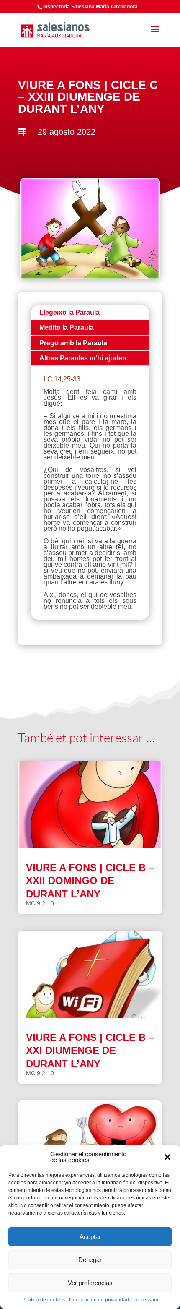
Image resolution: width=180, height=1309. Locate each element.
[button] (167, 1157)
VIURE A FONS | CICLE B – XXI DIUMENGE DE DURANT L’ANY (90, 1050)
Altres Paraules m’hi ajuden (82, 358)
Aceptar (90, 1236)
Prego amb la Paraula (73, 343)
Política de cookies (43, 1300)
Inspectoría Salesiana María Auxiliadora (90, 7)
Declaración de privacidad (99, 1300)
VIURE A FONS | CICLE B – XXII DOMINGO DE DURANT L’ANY (90, 880)
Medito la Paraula (66, 327)
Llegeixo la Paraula (69, 312)
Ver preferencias (90, 1282)
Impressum (145, 1300)
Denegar (90, 1259)
